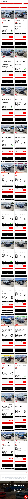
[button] (13, 14)
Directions (14, 3)
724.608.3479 (12, 161)
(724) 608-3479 (5, 3)
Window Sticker (7, 44)
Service (23, 3)
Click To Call (7, 157)
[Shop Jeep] (1, 1)
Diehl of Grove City (3, 161)
